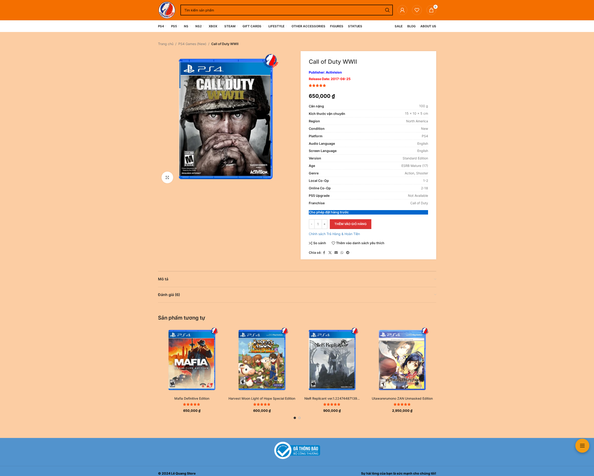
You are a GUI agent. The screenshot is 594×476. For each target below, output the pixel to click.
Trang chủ (165, 44)
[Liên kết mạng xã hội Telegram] (348, 253)
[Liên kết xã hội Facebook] (324, 253)
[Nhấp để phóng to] (167, 177)
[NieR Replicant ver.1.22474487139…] (332, 360)
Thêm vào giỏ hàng (350, 224)
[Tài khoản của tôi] (402, 10)
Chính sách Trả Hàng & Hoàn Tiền (334, 234)
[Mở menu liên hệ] (582, 446)
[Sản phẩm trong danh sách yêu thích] (417, 10)
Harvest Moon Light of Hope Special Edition (261, 398)
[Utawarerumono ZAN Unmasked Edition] (402, 360)
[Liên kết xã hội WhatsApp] (342, 253)
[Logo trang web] (167, 10)
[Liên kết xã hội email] (336, 253)
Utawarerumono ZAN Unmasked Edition (402, 398)
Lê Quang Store (183, 473)
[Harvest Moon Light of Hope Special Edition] (262, 360)
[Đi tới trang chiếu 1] (295, 418)
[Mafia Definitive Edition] (192, 360)
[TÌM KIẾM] (387, 10)
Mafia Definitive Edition (191, 398)
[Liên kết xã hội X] (330, 253)
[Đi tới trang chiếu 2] (299, 418)
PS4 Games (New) (192, 44)
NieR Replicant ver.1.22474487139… (332, 398)
